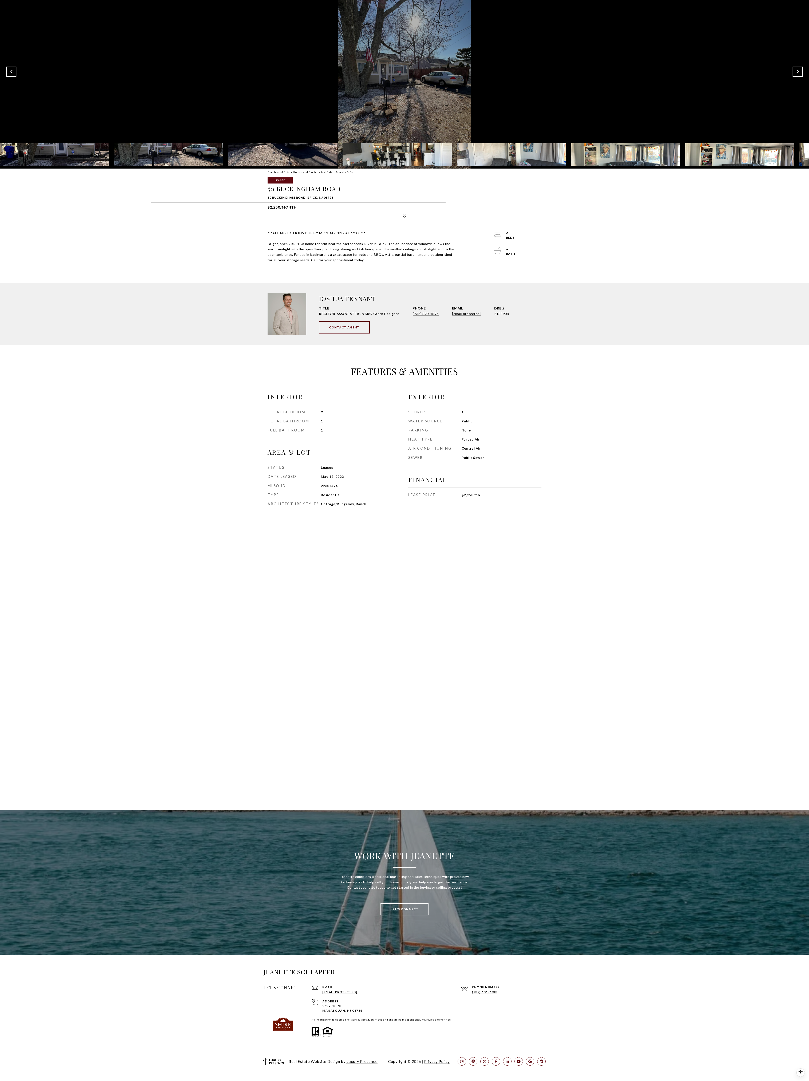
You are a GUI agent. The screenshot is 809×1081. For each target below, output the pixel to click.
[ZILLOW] (541, 1061)
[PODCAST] (473, 1061)
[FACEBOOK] (496, 1061)
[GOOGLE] (530, 1061)
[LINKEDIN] (507, 1061)
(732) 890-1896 (426, 314)
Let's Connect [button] (404, 909)
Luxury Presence (362, 1061)
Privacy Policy (437, 1061)
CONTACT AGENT (344, 327)
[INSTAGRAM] (462, 1061)
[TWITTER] (484, 1061)
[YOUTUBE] (518, 1061)
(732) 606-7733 (484, 992)
